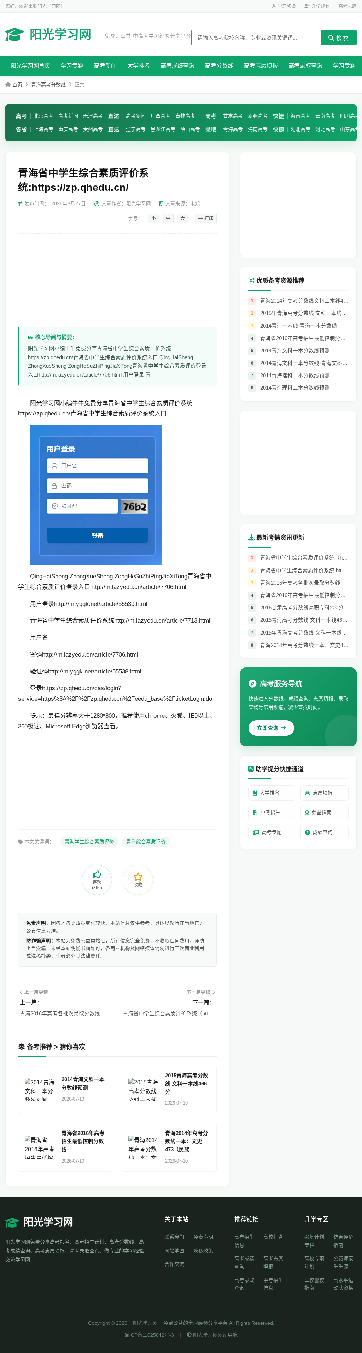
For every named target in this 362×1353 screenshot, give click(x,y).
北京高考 (43, 116)
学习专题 (72, 66)
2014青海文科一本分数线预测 (83, 1083)
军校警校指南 (314, 1284)
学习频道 (286, 6)
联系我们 (174, 1237)
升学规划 (320, 6)
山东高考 (350, 129)
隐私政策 (203, 1251)
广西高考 (160, 116)
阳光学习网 (110, 34)
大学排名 (138, 66)
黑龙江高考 (163, 129)
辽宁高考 (136, 129)
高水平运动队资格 (343, 1284)
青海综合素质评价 (146, 841)
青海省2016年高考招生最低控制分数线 (83, 1141)
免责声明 (203, 1237)
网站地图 (174, 1251)
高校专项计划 (314, 1262)
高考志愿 (347, 6)
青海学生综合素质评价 (89, 841)
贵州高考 (93, 129)
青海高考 (233, 129)
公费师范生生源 (343, 1262)
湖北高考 (300, 129)
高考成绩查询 (177, 66)
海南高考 (258, 129)
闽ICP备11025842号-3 (149, 1335)
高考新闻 (105, 66)
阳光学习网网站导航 (215, 1335)
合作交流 (174, 1264)
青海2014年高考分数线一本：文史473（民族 (186, 1141)
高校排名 (273, 1237)
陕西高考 (190, 129)
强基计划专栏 (314, 1241)
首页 (17, 84)
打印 (208, 218)
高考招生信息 (244, 1241)
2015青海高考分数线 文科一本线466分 (186, 1084)
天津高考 (93, 116)
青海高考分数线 (48, 84)
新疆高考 (258, 116)
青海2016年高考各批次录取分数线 (60, 1013)
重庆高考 (68, 129)
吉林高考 (185, 116)
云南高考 (325, 116)
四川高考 (350, 116)
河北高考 (325, 129)
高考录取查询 (305, 66)
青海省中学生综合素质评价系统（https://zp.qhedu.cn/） (169, 1013)
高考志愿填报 (261, 66)
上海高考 (43, 129)
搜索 (341, 38)
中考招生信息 (273, 1284)
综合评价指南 (343, 1241)
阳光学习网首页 (30, 66)
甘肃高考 (233, 116)
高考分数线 (219, 66)
